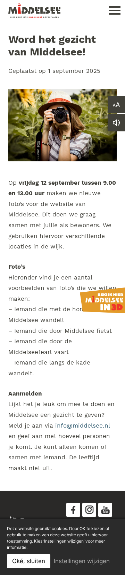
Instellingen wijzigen (82, 561)
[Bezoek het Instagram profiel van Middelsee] (89, 510)
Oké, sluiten (28, 561)
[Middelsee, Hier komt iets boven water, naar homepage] (34, 10)
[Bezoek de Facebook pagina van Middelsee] (73, 510)
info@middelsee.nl (82, 426)
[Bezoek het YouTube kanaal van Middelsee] (105, 510)
